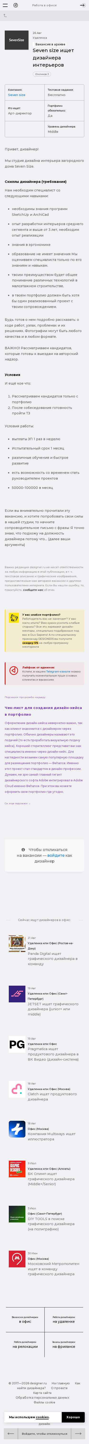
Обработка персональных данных (42, 1397)
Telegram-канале (58, 671)
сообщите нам (33, 590)
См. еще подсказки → (18, 803)
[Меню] (5, 5)
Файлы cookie (44, 1402)
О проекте (59, 1388)
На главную (61, 1383)
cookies (42, 1417)
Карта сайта (42, 1393)
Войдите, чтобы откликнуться (44, 1433)
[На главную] (15, 5)
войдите (56, 855)
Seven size (16, 95)
